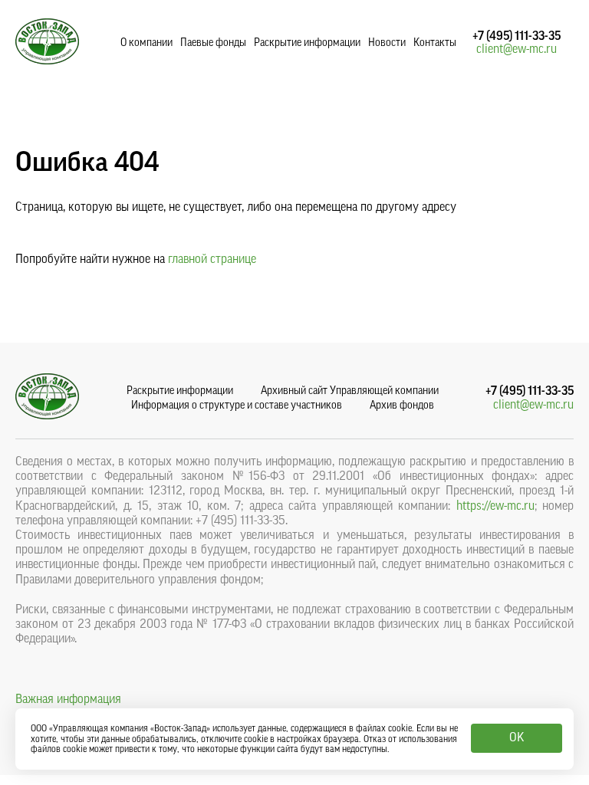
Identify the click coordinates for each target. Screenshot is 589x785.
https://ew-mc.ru (495, 506)
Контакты (434, 43)
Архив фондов (402, 405)
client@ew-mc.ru (516, 49)
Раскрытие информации (307, 43)
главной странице (212, 259)
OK (516, 737)
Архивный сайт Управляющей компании (350, 391)
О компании (146, 43)
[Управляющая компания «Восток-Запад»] (47, 60)
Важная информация (68, 699)
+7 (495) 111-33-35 (516, 36)
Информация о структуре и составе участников (236, 405)
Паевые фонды (213, 43)
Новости (387, 43)
